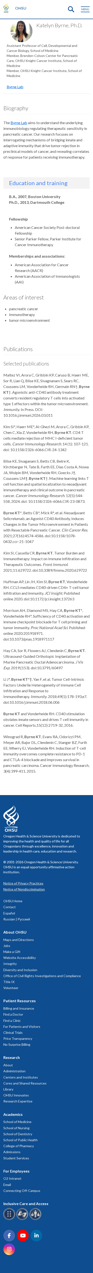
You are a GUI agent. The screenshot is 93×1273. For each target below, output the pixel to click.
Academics (13, 1114)
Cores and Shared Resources (24, 1083)
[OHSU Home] (7, 8)
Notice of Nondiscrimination (24, 889)
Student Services (16, 1158)
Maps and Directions (18, 940)
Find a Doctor (13, 1014)
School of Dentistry (17, 1134)
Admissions (12, 1152)
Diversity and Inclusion (20, 970)
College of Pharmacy (18, 1146)
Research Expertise (17, 1101)
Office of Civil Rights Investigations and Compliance (42, 976)
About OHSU (14, 932)
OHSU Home (12, 901)
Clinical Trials (13, 1032)
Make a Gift (12, 952)
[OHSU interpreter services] (36, 1219)
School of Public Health (20, 1140)
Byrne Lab (15, 86)
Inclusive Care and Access (25, 1203)
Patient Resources (19, 1000)
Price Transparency (17, 1038)
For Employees (16, 1171)
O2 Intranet (12, 1178)
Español (9, 913)
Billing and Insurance (18, 1008)
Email (7, 1185)
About (8, 1065)
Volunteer (10, 988)
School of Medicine (17, 1122)
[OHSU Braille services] (9, 1219)
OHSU (20, 8)
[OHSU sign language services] (23, 1219)
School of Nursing (16, 1128)
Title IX (9, 982)
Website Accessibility (19, 958)
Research (11, 1057)
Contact (9, 907)
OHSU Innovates (16, 1095)
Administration (14, 1071)
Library (8, 1089)
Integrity (10, 964)
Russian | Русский (16, 919)
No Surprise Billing (16, 1044)
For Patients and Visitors (21, 1026)
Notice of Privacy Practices (23, 883)
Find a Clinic (12, 1020)
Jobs (6, 946)
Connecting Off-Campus (21, 1191)
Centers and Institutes (20, 1077)
